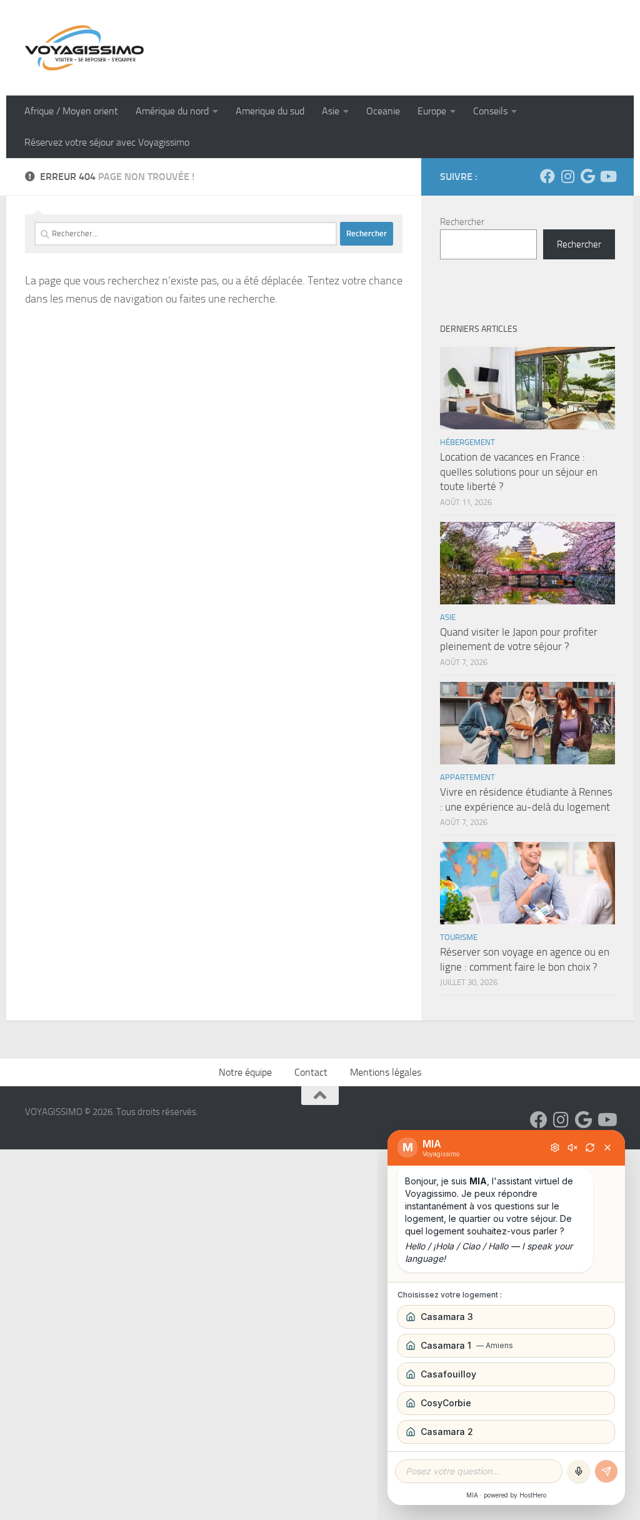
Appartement (467, 777)
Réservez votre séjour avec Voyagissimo (106, 142)
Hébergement (467, 442)
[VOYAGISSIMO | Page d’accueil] (84, 48)
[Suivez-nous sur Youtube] (607, 176)
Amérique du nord (172, 111)
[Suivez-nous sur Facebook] (547, 176)
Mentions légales (385, 1072)
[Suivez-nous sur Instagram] (567, 176)
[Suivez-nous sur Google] (587, 176)
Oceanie (383, 111)
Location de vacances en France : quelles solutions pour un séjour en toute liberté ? (519, 471)
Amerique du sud (270, 111)
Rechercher (462, 222)
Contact (311, 1072)
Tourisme (459, 937)
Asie (330, 111)
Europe (432, 111)
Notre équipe (245, 1072)
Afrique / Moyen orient (71, 111)
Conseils (490, 111)
